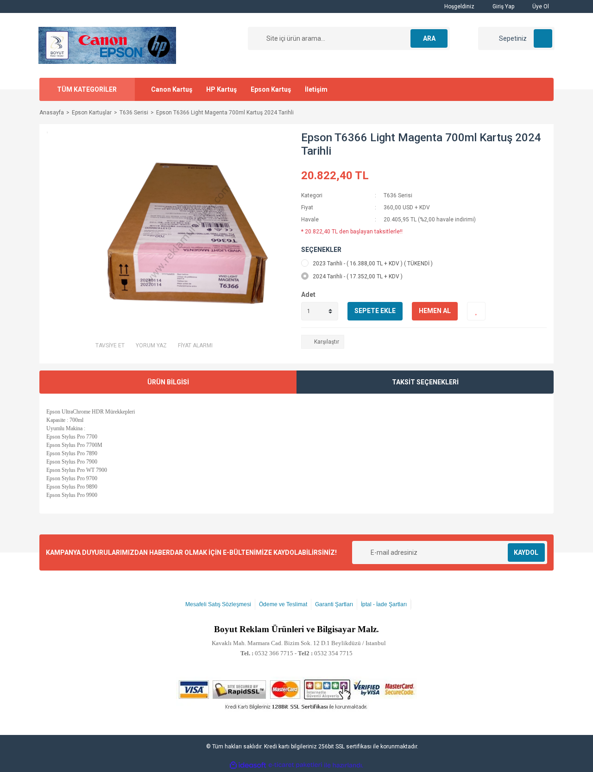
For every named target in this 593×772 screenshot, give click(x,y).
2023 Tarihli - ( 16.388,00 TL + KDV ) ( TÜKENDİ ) (373, 263)
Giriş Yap (502, 6)
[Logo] (107, 45)
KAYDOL (526, 552)
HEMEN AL (435, 310)
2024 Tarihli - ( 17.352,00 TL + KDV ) (358, 276)
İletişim (316, 89)
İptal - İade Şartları (384, 604)
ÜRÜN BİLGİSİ (168, 382)
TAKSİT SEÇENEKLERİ (425, 382)
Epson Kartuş (271, 89)
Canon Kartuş (171, 89)
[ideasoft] (247, 765)
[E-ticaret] (295, 765)
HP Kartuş (221, 89)
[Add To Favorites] (476, 311)
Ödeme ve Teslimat (283, 604)
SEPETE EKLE (375, 310)
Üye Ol (540, 6)
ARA (429, 38)
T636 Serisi (398, 195)
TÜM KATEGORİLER (87, 89)
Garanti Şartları (334, 604)
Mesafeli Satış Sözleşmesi (218, 604)
